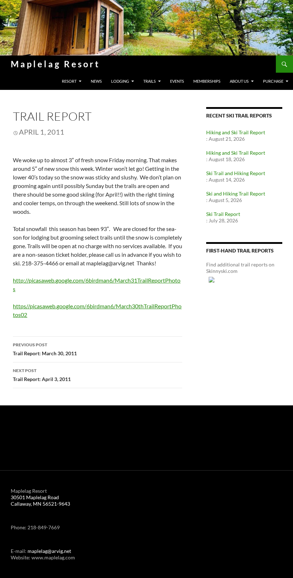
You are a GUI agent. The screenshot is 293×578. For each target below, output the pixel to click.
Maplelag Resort (55, 64)
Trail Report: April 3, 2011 (42, 375)
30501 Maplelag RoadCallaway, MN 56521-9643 (40, 500)
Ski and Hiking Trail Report (235, 194)
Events (177, 81)
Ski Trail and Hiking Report (235, 173)
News (96, 81)
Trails (149, 81)
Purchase (273, 81)
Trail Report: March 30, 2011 (45, 349)
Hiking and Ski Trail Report (235, 132)
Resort (69, 81)
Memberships (206, 81)
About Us (239, 81)
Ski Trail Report (223, 214)
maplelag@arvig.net (49, 551)
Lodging (120, 81)
